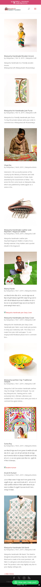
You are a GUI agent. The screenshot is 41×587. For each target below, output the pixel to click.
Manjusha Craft (31, 58)
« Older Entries (9, 574)
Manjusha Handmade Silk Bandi (16, 547)
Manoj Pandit (9, 289)
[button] (25, 582)
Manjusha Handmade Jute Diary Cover (19, 318)
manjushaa (10, 58)
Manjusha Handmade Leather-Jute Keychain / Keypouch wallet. (17, 231)
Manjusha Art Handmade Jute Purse (18, 110)
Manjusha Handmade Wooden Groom (19, 56)
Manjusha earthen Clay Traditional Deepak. (18, 381)
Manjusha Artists (30, 167)
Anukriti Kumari (10, 473)
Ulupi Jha (7, 165)
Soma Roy (8, 444)
